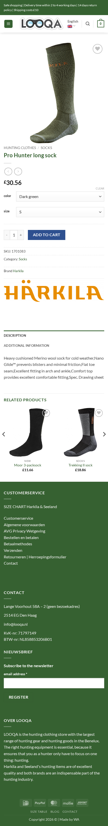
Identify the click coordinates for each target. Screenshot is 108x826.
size (7, 211)
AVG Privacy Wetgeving (24, 530)
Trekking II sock (80, 465)
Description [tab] (15, 335)
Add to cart (47, 234)
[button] (8, 24)
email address (15, 674)
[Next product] (8, 171)
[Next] (104, 444)
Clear (100, 188)
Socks (46, 148)
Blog (54, 811)
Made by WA (69, 819)
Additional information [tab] (26, 346)
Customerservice (18, 518)
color (7, 196)
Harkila (18, 271)
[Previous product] (18, 171)
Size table (38, 811)
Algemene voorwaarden (24, 524)
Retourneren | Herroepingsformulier (35, 556)
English (73, 21)
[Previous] (4, 444)
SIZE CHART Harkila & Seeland (30, 506)
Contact (11, 563)
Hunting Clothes (20, 148)
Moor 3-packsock (27, 465)
